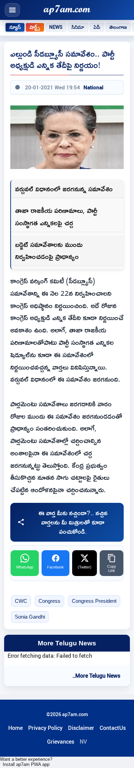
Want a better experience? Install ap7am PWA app (26, 762)
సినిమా (77, 27)
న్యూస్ (15, 27)
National (93, 87)
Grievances (60, 741)
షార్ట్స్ (35, 27)
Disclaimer (81, 728)
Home (15, 728)
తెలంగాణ (118, 27)
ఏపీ (96, 27)
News (56, 27)
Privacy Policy (45, 728)
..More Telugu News (96, 675)
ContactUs (113, 728)
